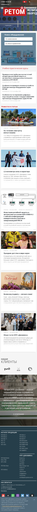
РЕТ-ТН (3, 443)
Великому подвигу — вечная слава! (18, 294)
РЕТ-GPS (3, 444)
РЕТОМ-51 (4, 435)
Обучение (23, 471)
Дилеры (22, 464)
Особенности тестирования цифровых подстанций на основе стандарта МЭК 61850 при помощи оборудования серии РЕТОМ (18, 96)
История (22, 460)
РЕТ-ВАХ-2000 (24, 448)
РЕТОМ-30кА (5, 466)
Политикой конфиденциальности (12, 506)
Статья (6, 209)
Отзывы (22, 462)
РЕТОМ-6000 (23, 441)
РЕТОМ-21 (23, 435)
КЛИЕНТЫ (9, 361)
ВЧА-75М (3, 460)
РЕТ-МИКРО (23, 450)
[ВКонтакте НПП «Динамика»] (27, 495)
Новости (22, 467)
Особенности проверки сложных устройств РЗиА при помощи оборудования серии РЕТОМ (18, 87)
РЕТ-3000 (22, 446)
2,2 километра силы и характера (17, 171)
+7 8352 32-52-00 (6, 1)
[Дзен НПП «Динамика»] (8, 495)
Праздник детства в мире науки (16, 253)
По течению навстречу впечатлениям (13, 132)
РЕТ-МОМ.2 (4, 469)
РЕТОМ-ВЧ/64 (5, 458)
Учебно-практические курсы (15, 68)
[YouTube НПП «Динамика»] (3, 495)
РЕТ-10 (3, 441)
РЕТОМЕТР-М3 (24, 444)
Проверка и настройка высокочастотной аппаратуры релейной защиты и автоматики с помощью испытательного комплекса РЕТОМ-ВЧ (17, 77)
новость (6, 128)
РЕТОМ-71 (4, 439)
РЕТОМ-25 (23, 437)
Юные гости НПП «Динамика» (16, 335)
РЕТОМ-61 (4, 437)
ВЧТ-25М (3, 462)
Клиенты (22, 458)
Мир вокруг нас (24, 466)
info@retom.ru (11, 489)
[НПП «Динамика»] (28, 7)
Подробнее (8, 25)
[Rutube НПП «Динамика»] (32, 495)
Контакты (4, 491)
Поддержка (23, 473)
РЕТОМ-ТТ (22, 439)
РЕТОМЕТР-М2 (24, 443)
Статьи (22, 469)
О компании (18, 414)
